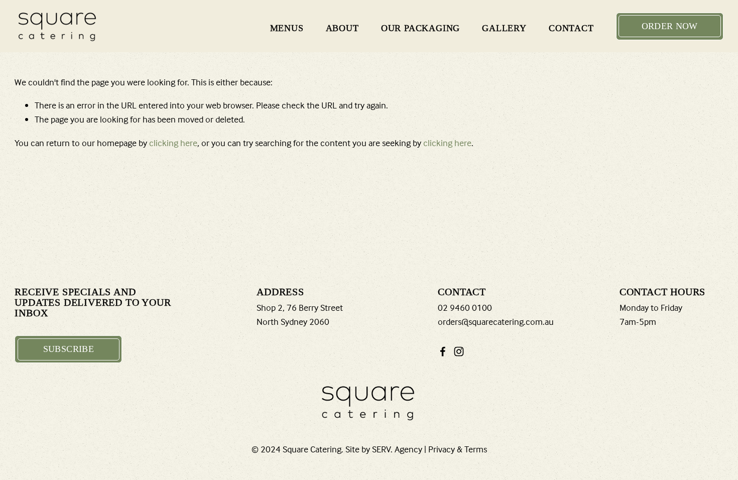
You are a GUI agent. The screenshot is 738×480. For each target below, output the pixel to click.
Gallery (504, 28)
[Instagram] (459, 351)
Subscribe (68, 349)
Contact (571, 28)
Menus (287, 28)
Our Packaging (420, 28)
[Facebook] (443, 351)
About (342, 28)
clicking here (173, 143)
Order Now (670, 26)
